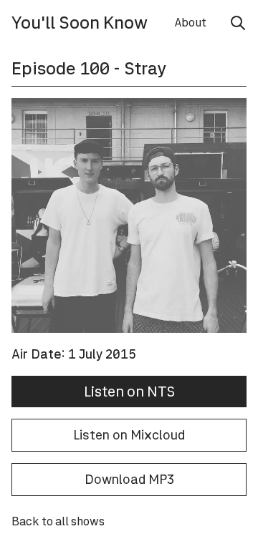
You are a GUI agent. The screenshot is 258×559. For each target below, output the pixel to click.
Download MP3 (129, 479)
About (190, 22)
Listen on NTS (129, 391)
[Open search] (238, 22)
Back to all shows (58, 521)
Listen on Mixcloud (129, 434)
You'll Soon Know (79, 22)
